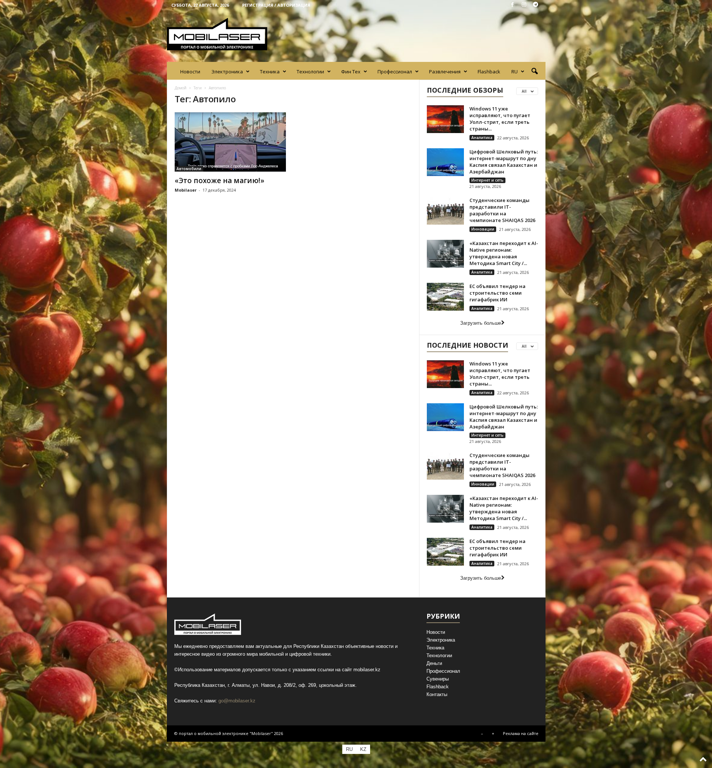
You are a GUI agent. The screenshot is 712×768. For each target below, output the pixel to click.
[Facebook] (512, 5)
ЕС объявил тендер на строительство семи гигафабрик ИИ (497, 293)
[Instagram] (524, 5)
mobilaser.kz (366, 669)
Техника (270, 71)
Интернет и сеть (487, 180)
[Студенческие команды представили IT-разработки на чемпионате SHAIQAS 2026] (445, 211)
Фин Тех (350, 71)
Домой (181, 87)
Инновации (482, 229)
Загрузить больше (480, 323)
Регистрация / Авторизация (276, 5)
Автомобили (189, 168)
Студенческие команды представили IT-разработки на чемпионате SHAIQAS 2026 (502, 210)
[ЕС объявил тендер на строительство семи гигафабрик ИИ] (445, 297)
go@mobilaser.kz (237, 701)
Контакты (436, 694)
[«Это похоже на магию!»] (230, 142)
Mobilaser (186, 190)
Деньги (434, 663)
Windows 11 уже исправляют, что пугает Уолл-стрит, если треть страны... (499, 118)
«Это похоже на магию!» (219, 180)
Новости (190, 71)
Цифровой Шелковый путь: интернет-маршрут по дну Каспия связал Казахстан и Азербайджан (503, 161)
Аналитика (481, 137)
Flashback (489, 71)
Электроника (227, 71)
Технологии (310, 71)
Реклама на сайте (520, 733)
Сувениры (437, 679)
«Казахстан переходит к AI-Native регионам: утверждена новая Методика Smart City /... (503, 253)
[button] (534, 71)
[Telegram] (535, 5)
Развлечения (445, 71)
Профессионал (395, 71)
